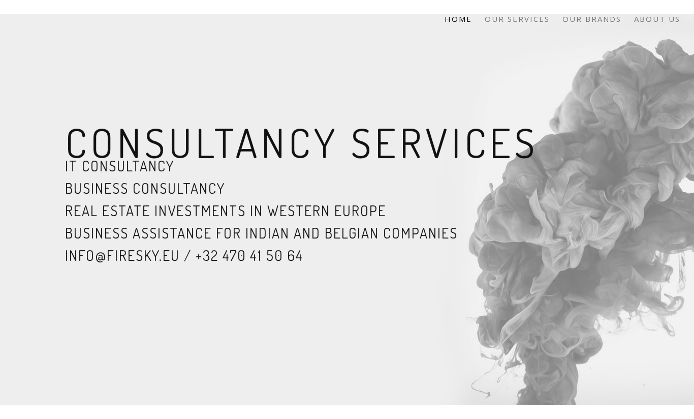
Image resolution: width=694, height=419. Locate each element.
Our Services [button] (517, 19)
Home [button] (458, 19)
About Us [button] (657, 19)
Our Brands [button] (591, 19)
